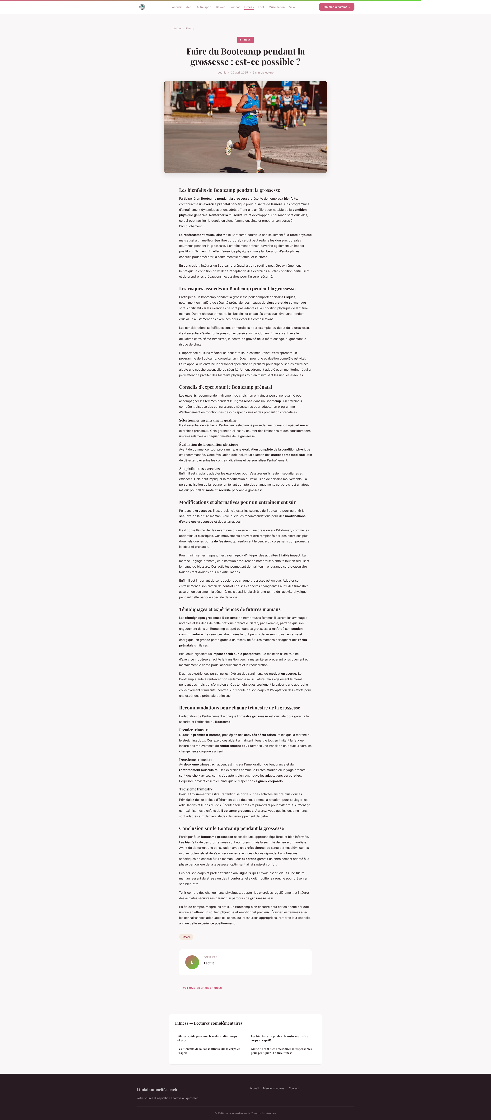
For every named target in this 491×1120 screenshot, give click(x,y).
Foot (261, 6)
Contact (294, 1088)
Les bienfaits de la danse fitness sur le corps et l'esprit (208, 1051)
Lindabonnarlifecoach (157, 1089)
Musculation (277, 6)
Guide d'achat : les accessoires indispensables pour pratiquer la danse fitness (281, 1051)
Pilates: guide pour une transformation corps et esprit (207, 1038)
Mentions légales (273, 1088)
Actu (189, 6)
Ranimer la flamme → (337, 6)
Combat (234, 6)
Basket (220, 6)
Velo (292, 6)
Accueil (177, 6)
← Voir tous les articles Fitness (200, 987)
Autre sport (204, 6)
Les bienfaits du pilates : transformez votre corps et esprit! (279, 1038)
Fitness (249, 6)
